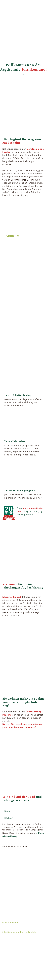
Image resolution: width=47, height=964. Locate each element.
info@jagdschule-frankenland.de (19, 932)
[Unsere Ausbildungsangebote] (23, 475)
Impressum (7, 945)
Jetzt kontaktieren (32, 736)
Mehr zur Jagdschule (31, 210)
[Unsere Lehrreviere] (23, 426)
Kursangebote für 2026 (27, 258)
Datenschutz (8, 950)
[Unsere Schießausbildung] (23, 380)
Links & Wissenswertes (13, 940)
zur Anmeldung (33, 624)
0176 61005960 (10, 922)
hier (13, 329)
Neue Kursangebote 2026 (19, 253)
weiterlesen (36, 274)
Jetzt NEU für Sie (15, 291)
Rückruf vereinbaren (31, 856)
